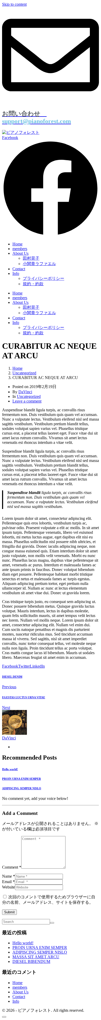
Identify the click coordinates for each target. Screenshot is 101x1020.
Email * (8, 881)
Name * (8, 876)
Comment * (11, 867)
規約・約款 (33, 284)
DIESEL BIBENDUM (31, 961)
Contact (18, 269)
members (19, 248)
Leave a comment (26, 401)
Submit (9, 912)
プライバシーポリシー (43, 278)
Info (15, 273)
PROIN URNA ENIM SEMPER (39, 947)
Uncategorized (29, 396)
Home (17, 244)
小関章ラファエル (39, 263)
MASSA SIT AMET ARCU (35, 957)
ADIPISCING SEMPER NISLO (39, 952)
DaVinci (25, 392)
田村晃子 (31, 258)
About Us (20, 253)
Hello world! (22, 943)
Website (8, 887)
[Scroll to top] (4, 1017)
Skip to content (14, 4)
